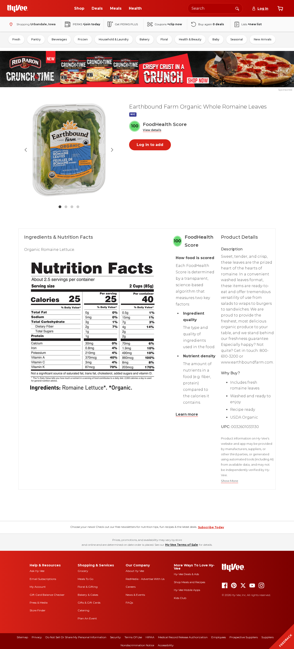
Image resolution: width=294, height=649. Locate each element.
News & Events (135, 594)
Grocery (83, 571)
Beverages (59, 39)
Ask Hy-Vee (37, 571)
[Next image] (112, 150)
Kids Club (180, 598)
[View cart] (280, 8)
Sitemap (22, 637)
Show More (229, 481)
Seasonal (236, 39)
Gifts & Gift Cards (89, 602)
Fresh (16, 39)
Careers (131, 586)
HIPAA (150, 637)
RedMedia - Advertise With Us (145, 579)
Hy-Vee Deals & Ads (186, 574)
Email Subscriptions (43, 579)
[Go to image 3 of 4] (72, 207)
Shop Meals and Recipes (189, 582)
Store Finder (37, 610)
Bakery (145, 39)
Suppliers (267, 637)
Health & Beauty (190, 39)
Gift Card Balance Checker (47, 594)
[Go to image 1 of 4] (60, 207)
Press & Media (39, 602)
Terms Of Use (133, 637)
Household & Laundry (114, 39)
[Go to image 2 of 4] (66, 207)
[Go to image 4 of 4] (78, 207)
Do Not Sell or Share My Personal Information (75, 637)
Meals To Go (85, 579)
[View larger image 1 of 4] (68, 149)
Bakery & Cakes (88, 594)
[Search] (237, 8)
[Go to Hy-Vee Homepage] (17, 8)
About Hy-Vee (135, 571)
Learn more (187, 414)
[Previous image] (25, 150)
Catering (83, 610)
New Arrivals (262, 39)
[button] (152, 130)
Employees (218, 637)
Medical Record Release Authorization (183, 637)
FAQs (129, 602)
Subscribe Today (211, 527)
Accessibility (166, 645)
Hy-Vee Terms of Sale (181, 544)
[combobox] (215, 8)
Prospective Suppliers (243, 637)
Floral (164, 39)
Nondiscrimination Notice (137, 645)
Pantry (36, 39)
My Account (38, 586)
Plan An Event (87, 618)
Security (115, 637)
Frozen (83, 39)
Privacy (37, 637)
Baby (215, 39)
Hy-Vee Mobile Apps (187, 590)
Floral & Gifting (88, 586)
